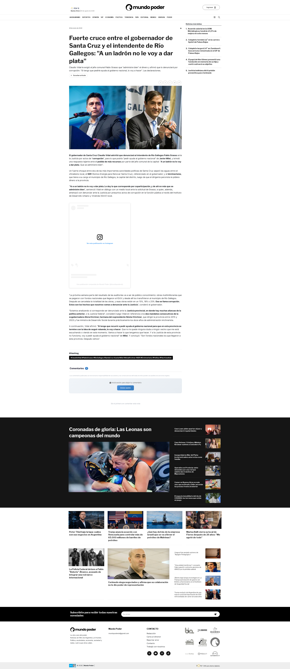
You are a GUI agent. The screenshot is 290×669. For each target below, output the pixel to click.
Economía (109, 17)
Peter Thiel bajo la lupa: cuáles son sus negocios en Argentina (85, 533)
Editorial (144, 17)
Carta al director (154, 637)
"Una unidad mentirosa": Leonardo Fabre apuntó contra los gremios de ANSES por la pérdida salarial (187, 567)
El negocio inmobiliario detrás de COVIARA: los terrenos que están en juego (187, 498)
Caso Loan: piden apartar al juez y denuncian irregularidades (188, 430)
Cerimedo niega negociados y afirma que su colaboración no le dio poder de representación (138, 583)
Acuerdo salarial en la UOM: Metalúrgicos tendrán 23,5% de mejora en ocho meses (202, 31)
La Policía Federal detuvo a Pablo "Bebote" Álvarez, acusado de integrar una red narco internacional (86, 573)
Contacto (151, 643)
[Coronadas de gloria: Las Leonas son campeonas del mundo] (119, 467)
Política (119, 17)
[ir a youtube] (155, 653)
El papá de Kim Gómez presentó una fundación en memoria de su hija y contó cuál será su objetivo (204, 61)
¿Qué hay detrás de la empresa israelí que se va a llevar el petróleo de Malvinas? (163, 535)
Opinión (95, 17)
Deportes (86, 17)
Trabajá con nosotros (156, 646)
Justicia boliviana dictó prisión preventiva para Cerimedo (201, 71)
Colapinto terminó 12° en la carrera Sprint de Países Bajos (204, 41)
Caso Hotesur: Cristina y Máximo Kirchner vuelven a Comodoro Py (187, 443)
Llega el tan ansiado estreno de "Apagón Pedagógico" (186, 553)
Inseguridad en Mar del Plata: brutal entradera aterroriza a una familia (188, 457)
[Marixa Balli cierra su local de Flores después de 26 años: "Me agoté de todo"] (203, 520)
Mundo (153, 17)
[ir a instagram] (162, 653)
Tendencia (128, 17)
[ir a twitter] (149, 653)
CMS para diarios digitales (211, 666)
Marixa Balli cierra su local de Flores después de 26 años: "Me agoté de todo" (203, 535)
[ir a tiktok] (168, 653)
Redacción (151, 633)
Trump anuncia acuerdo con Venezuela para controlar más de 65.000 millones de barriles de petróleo (125, 536)
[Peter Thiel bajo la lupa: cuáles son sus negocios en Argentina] (86, 520)
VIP (102, 17)
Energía (161, 17)
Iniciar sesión (125, 388)
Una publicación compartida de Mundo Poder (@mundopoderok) (100, 284)
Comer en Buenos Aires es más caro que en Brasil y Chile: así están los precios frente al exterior (188, 484)
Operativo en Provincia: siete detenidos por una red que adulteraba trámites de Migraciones (186, 471)
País (137, 17)
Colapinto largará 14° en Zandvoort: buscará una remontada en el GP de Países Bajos (204, 50)
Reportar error (153, 640)
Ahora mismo (75, 17)
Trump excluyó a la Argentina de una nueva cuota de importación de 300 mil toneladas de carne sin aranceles (188, 594)
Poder (169, 17)
